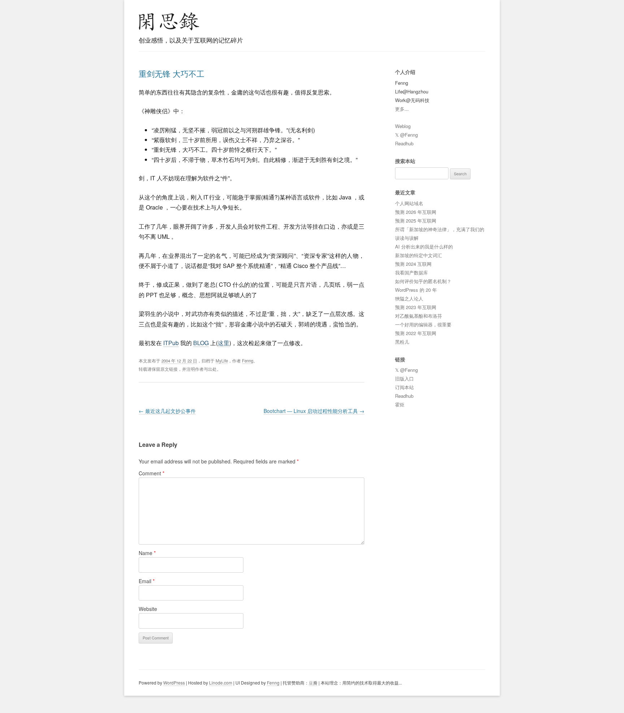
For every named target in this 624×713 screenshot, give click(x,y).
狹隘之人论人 (409, 298)
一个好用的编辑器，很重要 (423, 324)
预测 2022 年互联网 (415, 333)
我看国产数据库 (411, 272)
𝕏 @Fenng (406, 134)
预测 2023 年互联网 (415, 307)
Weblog (403, 126)
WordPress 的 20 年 (416, 289)
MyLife (222, 361)
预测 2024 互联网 (413, 263)
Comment (151, 473)
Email (147, 581)
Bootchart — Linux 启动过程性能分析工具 (314, 410)
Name (147, 552)
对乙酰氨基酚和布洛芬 (418, 315)
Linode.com (220, 682)
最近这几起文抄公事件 (167, 410)
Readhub (404, 143)
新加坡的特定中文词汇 (418, 255)
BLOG (201, 343)
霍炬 (399, 404)
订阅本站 (404, 387)
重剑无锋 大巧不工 (171, 73)
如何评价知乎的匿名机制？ (423, 281)
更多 (399, 108)
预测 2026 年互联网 (415, 211)
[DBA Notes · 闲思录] (169, 21)
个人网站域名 (409, 203)
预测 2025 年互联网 (415, 220)
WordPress (174, 682)
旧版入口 (404, 378)
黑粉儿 (402, 341)
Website (148, 608)
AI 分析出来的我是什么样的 (424, 246)
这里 (223, 343)
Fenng (247, 361)
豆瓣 (313, 682)
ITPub (171, 343)
